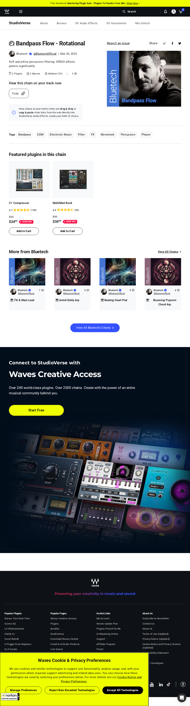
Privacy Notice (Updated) (156, 639)
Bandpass (24, 134)
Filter (81, 134)
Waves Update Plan (107, 623)
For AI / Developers (153, 663)
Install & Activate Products (65, 644)
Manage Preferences (23, 690)
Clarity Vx (9, 633)
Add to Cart (24, 231)
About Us (147, 628)
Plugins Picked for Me (108, 628)
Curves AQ (10, 623)
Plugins (54, 623)
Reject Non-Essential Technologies (72, 690)
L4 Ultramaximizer (14, 628)
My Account (102, 618)
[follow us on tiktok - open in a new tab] (168, 684)
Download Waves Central (64, 639)
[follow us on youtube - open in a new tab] (152, 684)
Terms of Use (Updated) (155, 633)
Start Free (36, 410)
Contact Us (148, 623)
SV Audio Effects (86, 23)
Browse (61, 23)
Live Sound (56, 649)
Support (100, 639)
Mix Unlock (142, 23)
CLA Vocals (10, 649)
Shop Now (132, 3)
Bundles (54, 628)
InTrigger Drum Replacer (17, 644)
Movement (107, 134)
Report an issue (118, 43)
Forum (100, 649)
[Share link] (164, 43)
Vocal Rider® (11, 639)
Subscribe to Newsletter (155, 618)
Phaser (146, 134)
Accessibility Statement (155, 652)
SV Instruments (117, 23)
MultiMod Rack (62, 203)
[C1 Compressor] (29, 179)
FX (92, 134)
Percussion (128, 134)
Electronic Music (61, 134)
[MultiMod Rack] (73, 179)
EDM (40, 134)
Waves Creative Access (63, 618)
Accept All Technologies (122, 690)
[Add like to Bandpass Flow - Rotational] (75, 73)
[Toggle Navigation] (21, 11)
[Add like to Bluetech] (42, 290)
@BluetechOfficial (45, 53)
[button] (10, 696)
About (44, 23)
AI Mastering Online (107, 633)
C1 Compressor (19, 203)
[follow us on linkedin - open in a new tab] (161, 684)
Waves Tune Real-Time (17, 618)
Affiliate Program (105, 644)
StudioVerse (57, 633)
